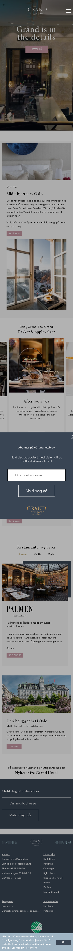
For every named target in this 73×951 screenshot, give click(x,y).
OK (63, 942)
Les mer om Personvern (24, 947)
